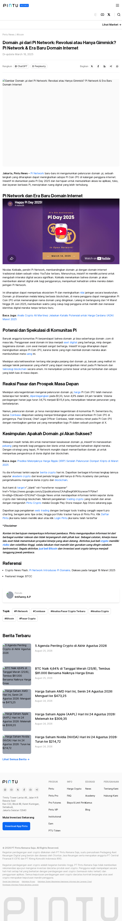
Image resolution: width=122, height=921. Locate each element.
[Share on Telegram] (111, 66)
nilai (82, 292)
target (21, 487)
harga (77, 392)
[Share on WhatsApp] (117, 66)
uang (29, 353)
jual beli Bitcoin (48, 548)
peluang (7, 445)
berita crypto (48, 472)
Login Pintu (61, 518)
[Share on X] (92, 66)
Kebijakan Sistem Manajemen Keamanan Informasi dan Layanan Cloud (65, 881)
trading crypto (75, 499)
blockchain (61, 480)
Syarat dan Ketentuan (11, 881)
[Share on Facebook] (98, 66)
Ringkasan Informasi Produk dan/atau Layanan (21, 885)
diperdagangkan (39, 396)
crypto (104, 540)
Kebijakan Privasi (28, 881)
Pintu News (8, 34)
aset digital (70, 342)
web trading (42, 510)
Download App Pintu (16, 826)
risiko (6, 544)
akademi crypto (21, 476)
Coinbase (15, 415)
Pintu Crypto (33, 502)
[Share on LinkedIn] (104, 66)
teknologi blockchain (15, 369)
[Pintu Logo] (16, 5)
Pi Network (37, 173)
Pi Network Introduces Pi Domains (49, 570)
